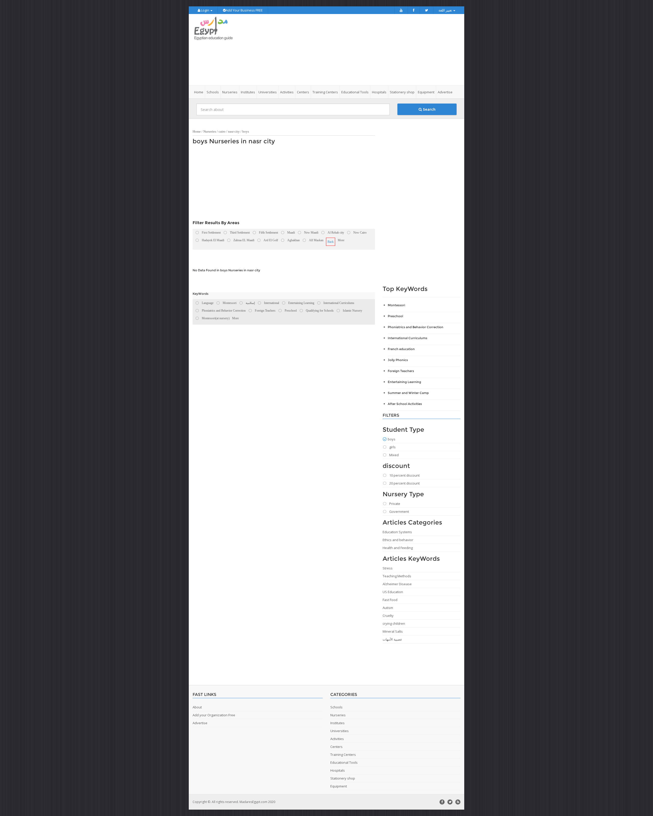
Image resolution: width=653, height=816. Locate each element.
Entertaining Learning (404, 382)
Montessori (396, 305)
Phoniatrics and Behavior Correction (415, 327)
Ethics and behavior (398, 540)
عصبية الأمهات (392, 639)
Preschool (395, 316)
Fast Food (390, 599)
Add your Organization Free (214, 715)
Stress (388, 568)
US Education (393, 592)
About (197, 707)
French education (401, 349)
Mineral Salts (393, 631)
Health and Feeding (398, 547)
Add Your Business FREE (244, 10)
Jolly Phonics (398, 360)
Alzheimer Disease (397, 584)
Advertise (445, 92)
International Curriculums (407, 338)
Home (198, 92)
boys (245, 131)
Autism (388, 607)
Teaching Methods (397, 576)
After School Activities (405, 404)
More (341, 240)
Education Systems (397, 532)
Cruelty (388, 615)
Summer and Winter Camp (408, 393)
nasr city (234, 131)
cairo (222, 131)
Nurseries (209, 131)
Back (331, 242)
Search (428, 109)
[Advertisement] (355, 49)
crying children (394, 623)
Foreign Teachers (401, 371)
